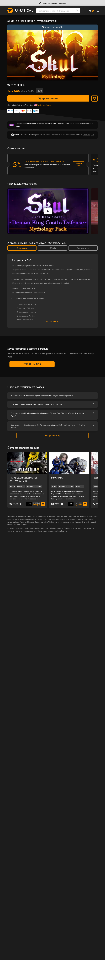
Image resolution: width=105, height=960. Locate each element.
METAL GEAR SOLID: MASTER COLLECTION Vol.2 (23, 479)
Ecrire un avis (32, 364)
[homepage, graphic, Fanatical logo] (20, 10)
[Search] (77, 10)
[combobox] (60, 10)
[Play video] (48, 211)
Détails (52, 248)
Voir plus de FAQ (52, 435)
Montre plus (51, 321)
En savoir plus (88, 135)
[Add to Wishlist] (94, 98)
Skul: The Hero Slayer (60, 123)
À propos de (22, 248)
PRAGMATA (56, 477)
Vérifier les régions (44, 105)
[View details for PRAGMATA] (69, 463)
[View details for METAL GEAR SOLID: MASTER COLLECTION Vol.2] (27, 463)
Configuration (83, 248)
